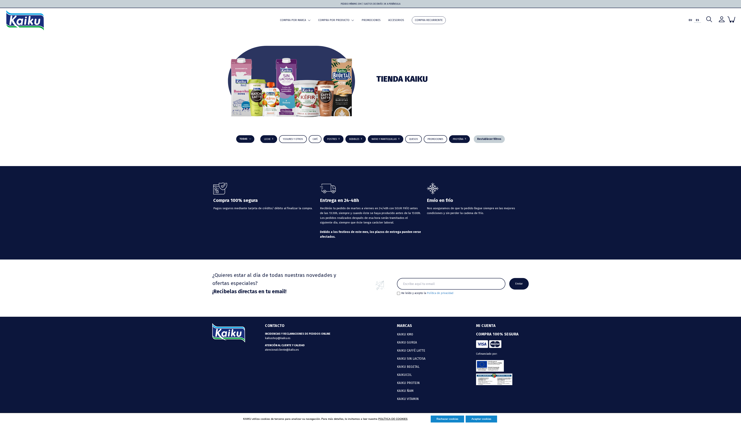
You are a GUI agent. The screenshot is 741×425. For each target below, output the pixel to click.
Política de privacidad (440, 293)
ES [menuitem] (697, 20)
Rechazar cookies (447, 419)
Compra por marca (293, 20)
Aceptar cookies (481, 419)
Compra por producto (333, 20)
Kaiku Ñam (405, 391)
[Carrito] (731, 19)
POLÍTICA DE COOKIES (393, 419)
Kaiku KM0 (405, 334)
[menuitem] (690, 20)
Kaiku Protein (408, 383)
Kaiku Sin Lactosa (411, 358)
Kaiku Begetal (408, 367)
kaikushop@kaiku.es (277, 338)
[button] (355, 139)
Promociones (371, 20)
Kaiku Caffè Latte (411, 350)
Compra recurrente (429, 20)
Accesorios (396, 20)
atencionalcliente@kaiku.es (282, 349)
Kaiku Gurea (407, 342)
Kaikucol (404, 375)
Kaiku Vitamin (408, 399)
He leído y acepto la (427, 293)
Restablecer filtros (489, 139)
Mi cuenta (486, 325)
